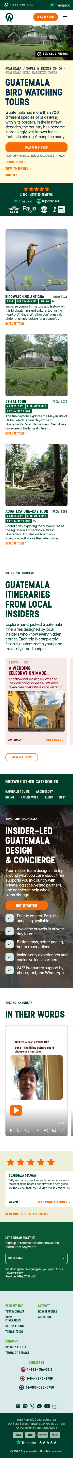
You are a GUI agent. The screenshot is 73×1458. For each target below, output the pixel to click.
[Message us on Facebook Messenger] (39, 1406)
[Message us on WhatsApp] (32, 1406)
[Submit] (63, 1258)
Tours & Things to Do (44, 68)
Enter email (16, 1258)
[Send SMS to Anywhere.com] (25, 1406)
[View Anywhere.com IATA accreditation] (14, 209)
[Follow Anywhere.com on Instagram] (54, 1406)
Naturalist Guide (17, 791)
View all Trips (22, 757)
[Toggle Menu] (65, 17)
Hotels (10, 175)
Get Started (26, 905)
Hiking (9, 797)
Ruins (49, 797)
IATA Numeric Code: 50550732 (36, 1419)
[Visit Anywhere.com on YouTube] (47, 1406)
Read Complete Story (53, 1202)
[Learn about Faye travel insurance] (29, 209)
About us (44, 1317)
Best (62, 797)
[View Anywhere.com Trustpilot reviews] (60, 5)
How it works (48, 1311)
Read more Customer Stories (25, 1214)
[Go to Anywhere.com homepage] (9, 17)
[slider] (9, 1123)
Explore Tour (14, 323)
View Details (53, 739)
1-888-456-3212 (21, 5)
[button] (11, 1130)
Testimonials (14, 1311)
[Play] (16, 1110)
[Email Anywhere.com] (18, 1406)
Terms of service (17, 1353)
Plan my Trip (46, 17)
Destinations (14, 1326)
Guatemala (13, 68)
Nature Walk (30, 797)
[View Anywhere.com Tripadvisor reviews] (47, 201)
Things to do (14, 162)
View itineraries (16, 168)
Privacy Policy (26, 1276)
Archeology (44, 791)
